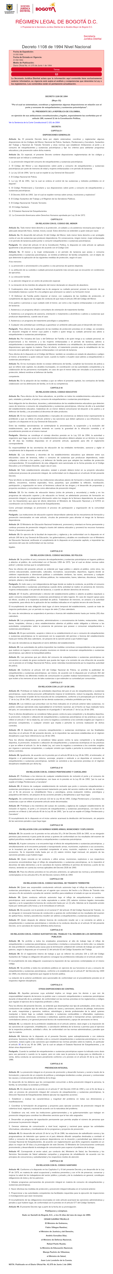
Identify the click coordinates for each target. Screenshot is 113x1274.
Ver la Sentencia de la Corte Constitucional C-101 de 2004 (34, 122)
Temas (57, 69)
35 (19, 1044)
